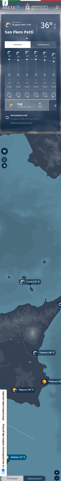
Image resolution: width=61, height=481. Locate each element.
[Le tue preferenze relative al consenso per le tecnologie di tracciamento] (5, 3)
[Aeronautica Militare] (36, 7)
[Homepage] (11, 7)
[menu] (56, 7)
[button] (27, 38)
